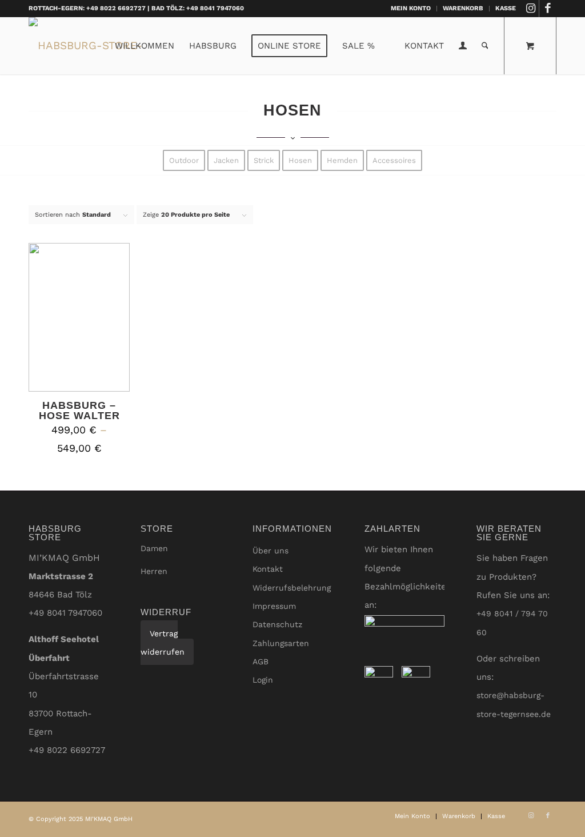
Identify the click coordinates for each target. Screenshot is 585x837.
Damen (154, 548)
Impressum (274, 606)
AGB (261, 661)
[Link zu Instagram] (530, 8)
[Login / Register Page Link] (462, 46)
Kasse (505, 8)
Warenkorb (463, 8)
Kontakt (268, 568)
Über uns (271, 550)
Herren (154, 571)
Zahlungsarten (281, 643)
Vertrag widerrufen (163, 642)
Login (263, 679)
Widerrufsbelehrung (292, 587)
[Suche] (485, 45)
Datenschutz (277, 624)
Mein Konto (411, 8)
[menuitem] (411, 8)
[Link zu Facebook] (547, 8)
